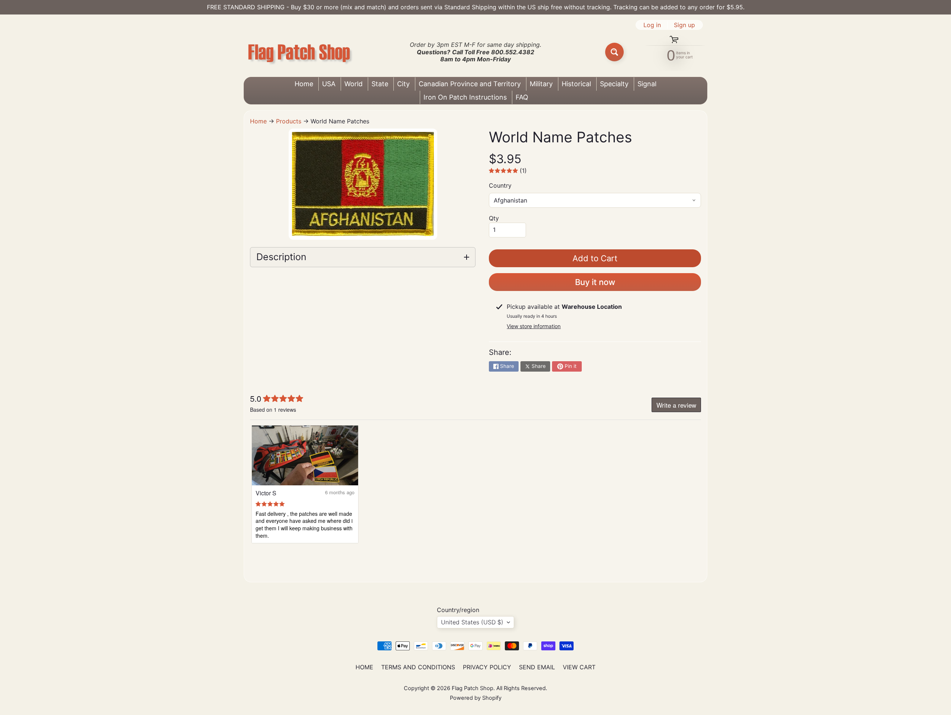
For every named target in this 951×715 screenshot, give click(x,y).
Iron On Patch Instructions (465, 97)
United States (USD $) (472, 622)
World (353, 84)
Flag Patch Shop (472, 688)
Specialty (614, 84)
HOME (364, 667)
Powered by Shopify (476, 698)
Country (500, 185)
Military (541, 84)
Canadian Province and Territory (470, 84)
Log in (652, 25)
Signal (646, 84)
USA (328, 84)
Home (304, 84)
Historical (576, 84)
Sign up (684, 25)
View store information (534, 326)
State (379, 84)
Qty (494, 218)
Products (288, 121)
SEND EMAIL (537, 667)
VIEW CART (579, 667)
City (403, 84)
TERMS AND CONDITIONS (418, 667)
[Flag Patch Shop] (299, 52)
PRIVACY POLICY (487, 667)
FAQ (522, 97)
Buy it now (595, 282)
